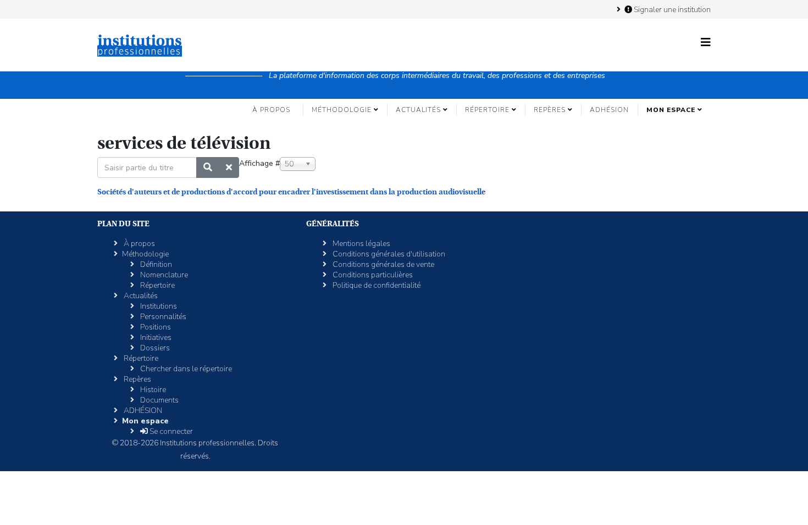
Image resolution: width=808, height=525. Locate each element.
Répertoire (487, 109)
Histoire (152, 389)
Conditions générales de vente (382, 264)
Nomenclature (163, 275)
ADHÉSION (609, 109)
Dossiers (154, 348)
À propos (271, 109)
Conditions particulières (372, 275)
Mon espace (670, 109)
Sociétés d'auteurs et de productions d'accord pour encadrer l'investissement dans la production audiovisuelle (291, 192)
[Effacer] (229, 167)
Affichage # (259, 163)
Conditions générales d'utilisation (388, 254)
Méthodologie (342, 109)
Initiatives (155, 337)
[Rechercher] (207, 167)
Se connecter (170, 431)
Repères (550, 109)
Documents (159, 400)
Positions (155, 327)
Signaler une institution (671, 9)
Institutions (158, 306)
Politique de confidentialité (375, 285)
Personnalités (162, 316)
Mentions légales (360, 243)
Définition (155, 264)
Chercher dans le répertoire (185, 369)
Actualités (418, 109)
